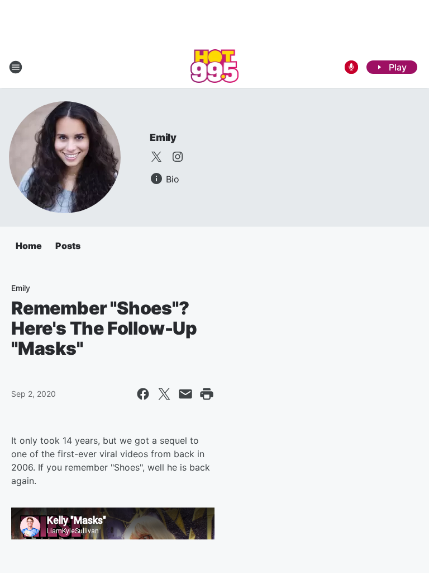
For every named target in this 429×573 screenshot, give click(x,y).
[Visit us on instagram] (177, 156)
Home (29, 245)
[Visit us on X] (156, 156)
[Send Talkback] (351, 67)
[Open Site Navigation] (15, 67)
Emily (163, 137)
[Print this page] (206, 394)
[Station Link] (214, 67)
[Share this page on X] (164, 394)
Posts (67, 245)
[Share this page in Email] (185, 394)
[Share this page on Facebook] (143, 394)
